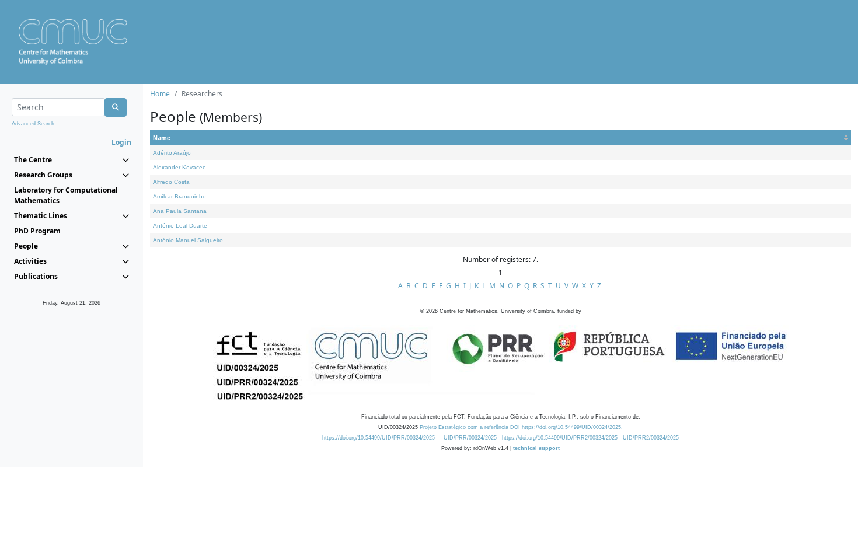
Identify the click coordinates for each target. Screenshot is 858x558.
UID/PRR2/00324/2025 (651, 438)
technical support (536, 448)
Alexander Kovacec (179, 167)
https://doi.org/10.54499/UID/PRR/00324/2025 (378, 438)
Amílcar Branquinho (179, 196)
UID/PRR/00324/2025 (470, 438)
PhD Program (37, 231)
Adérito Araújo (172, 152)
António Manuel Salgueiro (188, 240)
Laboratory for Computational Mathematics (66, 195)
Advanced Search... (36, 124)
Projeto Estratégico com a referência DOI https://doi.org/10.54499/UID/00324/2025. (521, 427)
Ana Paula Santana (180, 211)
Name (161, 137)
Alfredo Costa (171, 182)
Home (160, 94)
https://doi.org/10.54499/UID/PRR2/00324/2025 (560, 438)
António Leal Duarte (180, 225)
